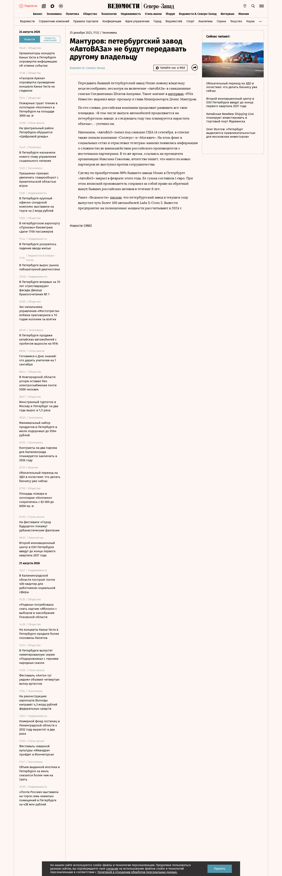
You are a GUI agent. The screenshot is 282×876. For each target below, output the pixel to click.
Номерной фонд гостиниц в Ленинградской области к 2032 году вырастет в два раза (39, 727)
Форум (170, 14)
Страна (221, 21)
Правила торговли (85, 21)
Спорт (190, 21)
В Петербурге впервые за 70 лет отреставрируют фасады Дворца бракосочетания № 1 (39, 288)
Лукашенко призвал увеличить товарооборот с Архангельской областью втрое (38, 179)
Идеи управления (137, 21)
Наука (250, 21)
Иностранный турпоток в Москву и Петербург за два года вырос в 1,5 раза (38, 406)
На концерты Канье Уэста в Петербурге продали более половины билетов (39, 634)
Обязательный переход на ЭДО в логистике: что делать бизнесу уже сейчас (39, 477)
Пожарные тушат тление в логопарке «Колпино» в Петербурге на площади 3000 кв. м (38, 109)
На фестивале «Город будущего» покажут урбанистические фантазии (39, 526)
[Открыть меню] (261, 6)
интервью (176, 94)
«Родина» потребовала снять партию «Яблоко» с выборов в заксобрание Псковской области (38, 611)
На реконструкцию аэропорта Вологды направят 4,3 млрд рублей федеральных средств (38, 702)
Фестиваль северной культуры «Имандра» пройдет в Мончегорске (36, 750)
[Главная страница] (124, 6)
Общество (90, 14)
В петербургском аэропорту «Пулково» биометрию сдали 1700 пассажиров (39, 227)
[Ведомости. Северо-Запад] (158, 6)
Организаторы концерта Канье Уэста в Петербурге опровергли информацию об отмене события (38, 59)
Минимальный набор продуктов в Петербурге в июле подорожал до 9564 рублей (38, 429)
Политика (72, 14)
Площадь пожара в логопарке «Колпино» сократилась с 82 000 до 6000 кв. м (36, 500)
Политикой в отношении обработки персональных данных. (137, 872)
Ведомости (27, 21)
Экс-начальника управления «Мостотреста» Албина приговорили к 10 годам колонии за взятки (39, 313)
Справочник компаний (54, 21)
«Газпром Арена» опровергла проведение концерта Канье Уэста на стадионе (37, 84)
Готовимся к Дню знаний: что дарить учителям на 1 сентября (37, 360)
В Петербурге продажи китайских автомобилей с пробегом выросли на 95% (38, 339)
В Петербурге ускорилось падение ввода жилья (37, 246)
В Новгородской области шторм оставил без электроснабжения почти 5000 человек (38, 383)
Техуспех (236, 21)
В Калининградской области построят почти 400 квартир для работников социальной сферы (37, 584)
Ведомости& (174, 21)
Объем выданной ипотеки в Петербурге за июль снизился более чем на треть (39, 773)
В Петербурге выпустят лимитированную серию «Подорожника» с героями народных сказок (38, 657)
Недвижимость (131, 14)
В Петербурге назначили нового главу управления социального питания (37, 157)
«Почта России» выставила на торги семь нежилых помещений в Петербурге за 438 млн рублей (38, 798)
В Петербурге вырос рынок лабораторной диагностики (39, 267)
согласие (112, 868)
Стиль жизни (153, 14)
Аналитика (205, 21)
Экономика (54, 14)
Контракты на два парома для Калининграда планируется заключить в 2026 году (38, 454)
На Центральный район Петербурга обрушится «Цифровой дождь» (36, 132)
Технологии (109, 14)
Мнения (243, 14)
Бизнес (38, 14)
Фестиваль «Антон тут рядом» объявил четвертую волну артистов (39, 680)
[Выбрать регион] (245, 6)
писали (116, 197)
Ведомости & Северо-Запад (198, 14)
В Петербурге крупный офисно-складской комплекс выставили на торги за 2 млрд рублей (36, 204)
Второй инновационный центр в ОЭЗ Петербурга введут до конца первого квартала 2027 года (37, 549)
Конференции (111, 21)
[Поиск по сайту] (253, 6)
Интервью (227, 14)
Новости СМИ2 (81, 226)
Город (157, 21)
